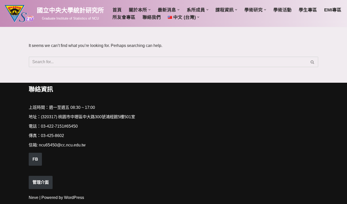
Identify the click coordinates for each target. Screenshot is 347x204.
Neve (33, 197)
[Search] (312, 62)
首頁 (117, 9)
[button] (149, 10)
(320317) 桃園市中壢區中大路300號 (73, 117)
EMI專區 (332, 9)
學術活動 (282, 9)
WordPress (74, 197)
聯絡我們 (152, 17)
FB (35, 159)
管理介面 (41, 182)
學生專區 (308, 9)
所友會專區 (124, 17)
